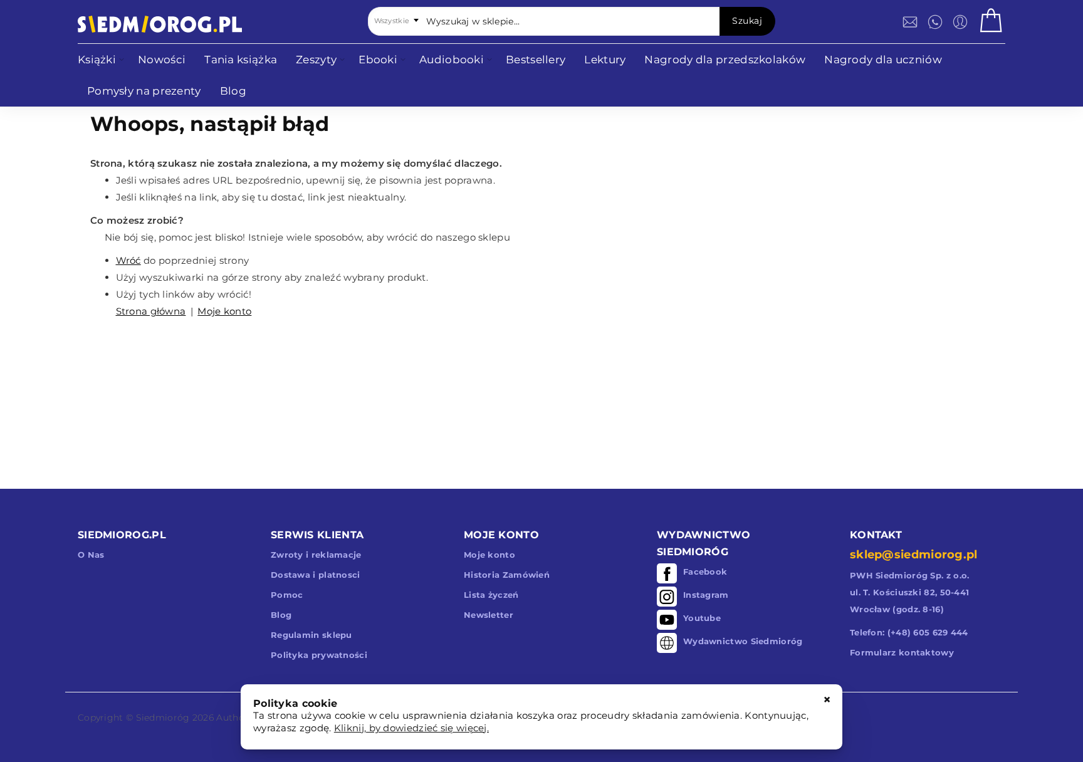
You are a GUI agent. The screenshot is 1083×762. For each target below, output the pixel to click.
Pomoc (287, 595)
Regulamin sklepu (311, 635)
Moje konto (224, 311)
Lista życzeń (491, 595)
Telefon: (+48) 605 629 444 (909, 632)
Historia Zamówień (507, 575)
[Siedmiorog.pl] (160, 24)
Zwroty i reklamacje (316, 555)
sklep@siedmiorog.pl (914, 554)
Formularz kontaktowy (902, 652)
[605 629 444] (935, 22)
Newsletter (488, 615)
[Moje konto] (960, 22)
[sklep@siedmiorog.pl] (910, 22)
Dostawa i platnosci (315, 575)
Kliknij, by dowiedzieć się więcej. (411, 728)
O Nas (91, 555)
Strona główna (151, 311)
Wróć (128, 260)
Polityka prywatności (319, 655)
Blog (281, 615)
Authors (234, 717)
